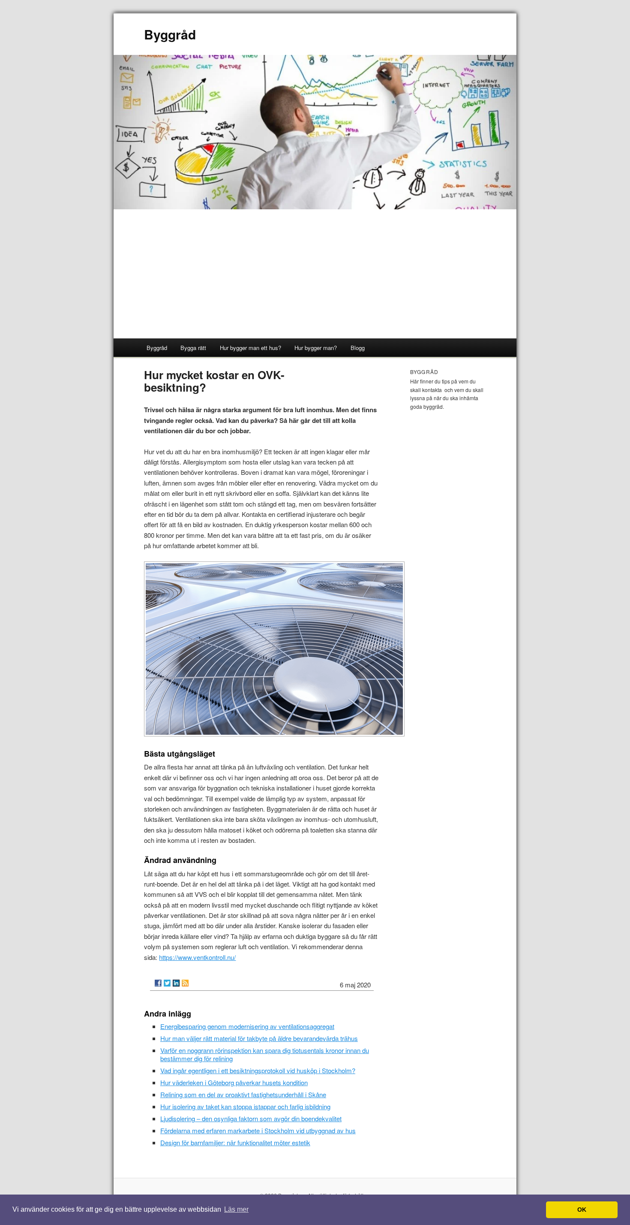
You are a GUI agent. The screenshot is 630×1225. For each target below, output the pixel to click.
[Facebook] (158, 983)
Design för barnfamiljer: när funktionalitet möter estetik (235, 1142)
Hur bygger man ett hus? (250, 348)
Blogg (358, 348)
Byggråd (170, 34)
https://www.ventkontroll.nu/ (197, 957)
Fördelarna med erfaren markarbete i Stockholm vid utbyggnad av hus (258, 1130)
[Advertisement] (315, 274)
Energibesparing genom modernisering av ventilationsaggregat (247, 1026)
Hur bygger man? (315, 348)
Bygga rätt (193, 348)
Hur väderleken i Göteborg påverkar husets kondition (234, 1082)
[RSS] (185, 983)
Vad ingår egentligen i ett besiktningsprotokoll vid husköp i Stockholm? (257, 1070)
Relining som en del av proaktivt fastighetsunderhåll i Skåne (243, 1094)
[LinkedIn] (176, 983)
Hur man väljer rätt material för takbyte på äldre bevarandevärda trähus (259, 1038)
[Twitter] (167, 983)
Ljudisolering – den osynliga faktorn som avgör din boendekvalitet (251, 1118)
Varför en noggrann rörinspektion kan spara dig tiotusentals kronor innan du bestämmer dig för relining (264, 1054)
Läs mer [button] (236, 1209)
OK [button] (581, 1209)
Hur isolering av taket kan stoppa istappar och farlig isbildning (245, 1106)
